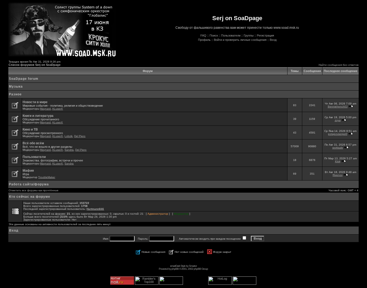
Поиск (214, 35)
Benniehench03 (338, 106)
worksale (337, 147)
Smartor (193, 265)
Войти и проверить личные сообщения (240, 39)
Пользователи (230, 35)
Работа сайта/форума (29, 184)
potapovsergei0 (337, 133)
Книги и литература (38, 116)
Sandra (69, 149)
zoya (338, 120)
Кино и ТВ (30, 129)
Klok (337, 161)
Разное (15, 94)
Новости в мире (35, 102)
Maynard (45, 108)
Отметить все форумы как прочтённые (34, 190)
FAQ (203, 35)
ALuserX (57, 108)
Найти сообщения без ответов (338, 64)
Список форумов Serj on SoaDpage (34, 64)
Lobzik (68, 136)
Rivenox (338, 175)
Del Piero (79, 136)
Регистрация (265, 35)
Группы (249, 35)
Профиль (204, 39)
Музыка (16, 86)
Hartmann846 (95, 208)
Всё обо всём (33, 143)
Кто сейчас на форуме (29, 197)
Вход (273, 39)
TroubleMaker (46, 177)
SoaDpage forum (23, 79)
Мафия (28, 170)
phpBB (175, 268)
